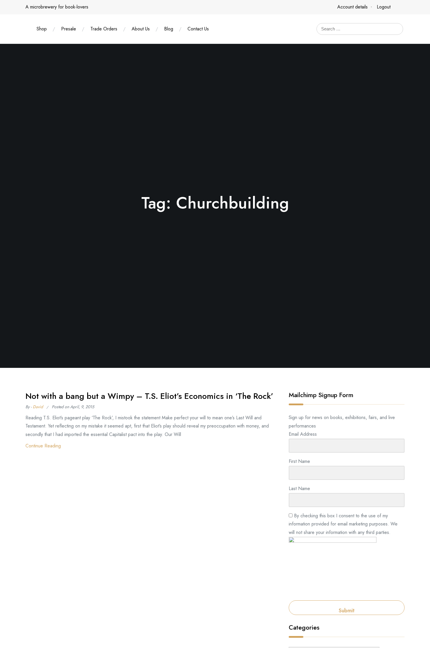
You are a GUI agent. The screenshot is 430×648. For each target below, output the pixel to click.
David (38, 407)
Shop (42, 28)
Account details (352, 7)
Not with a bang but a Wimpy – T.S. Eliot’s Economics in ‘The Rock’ (149, 396)
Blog (168, 28)
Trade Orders (103, 28)
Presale (68, 28)
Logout (384, 7)
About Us (141, 28)
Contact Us (198, 28)
